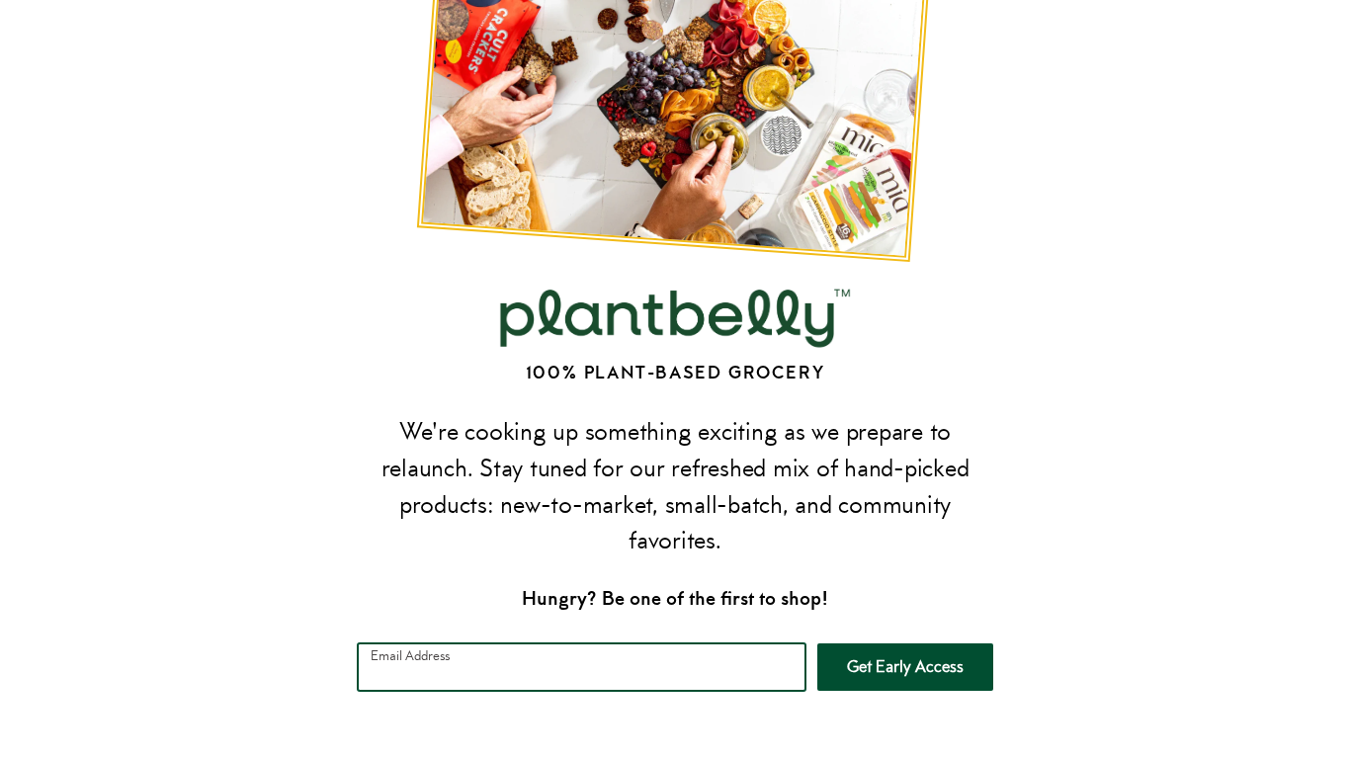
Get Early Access (905, 666)
